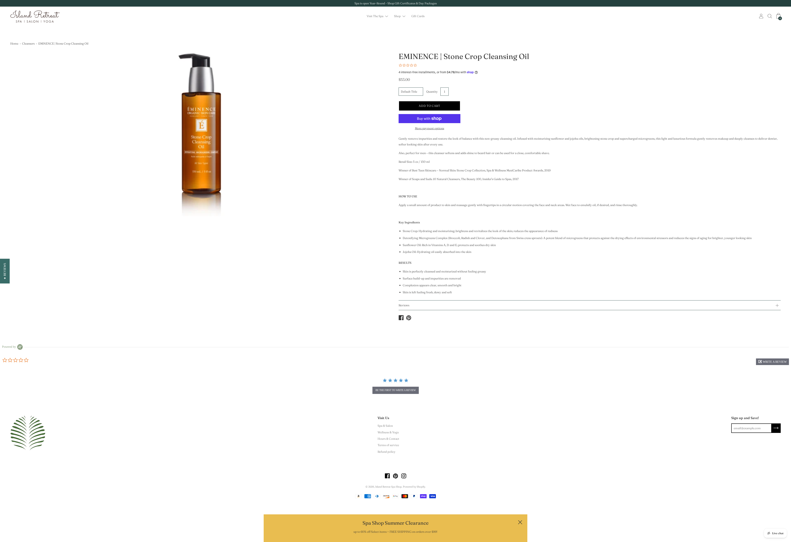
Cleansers (28, 43)
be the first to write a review (396, 390)
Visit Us (383, 418)
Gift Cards (418, 16)
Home (14, 43)
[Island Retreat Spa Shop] (401, 318)
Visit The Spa (375, 16)
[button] (772, 361)
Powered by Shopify (414, 486)
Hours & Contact (388, 439)
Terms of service (388, 445)
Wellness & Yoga (388, 432)
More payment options (429, 128)
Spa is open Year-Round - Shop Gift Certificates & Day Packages (396, 3)
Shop (397, 16)
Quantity (432, 91)
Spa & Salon (385, 426)
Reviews (404, 305)
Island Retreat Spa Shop (388, 486)
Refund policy (387, 452)
